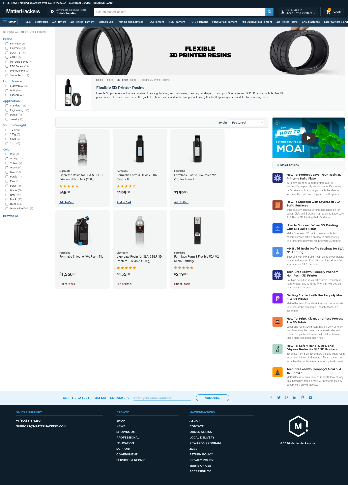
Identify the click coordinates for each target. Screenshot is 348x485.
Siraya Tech (19, 75)
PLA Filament (156, 21)
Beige (15, 185)
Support (123, 449)
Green (15, 167)
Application (11, 101)
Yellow (16, 163)
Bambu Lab (106, 21)
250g (15, 134)
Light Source (12, 81)
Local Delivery (202, 437)
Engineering (19, 109)
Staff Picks (41, 21)
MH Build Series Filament (257, 21)
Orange (16, 158)
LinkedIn (294, 397)
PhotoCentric (19, 70)
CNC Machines (311, 21)
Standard (18, 105)
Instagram (286, 397)
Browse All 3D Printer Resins (25, 32)
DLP (15, 90)
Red (14, 153)
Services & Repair (130, 460)
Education (125, 443)
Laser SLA (19, 94)
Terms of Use (200, 465)
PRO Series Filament (224, 21)
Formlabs (18, 43)
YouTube (310, 397)
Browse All (11, 216)
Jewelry (16, 119)
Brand (7, 39)
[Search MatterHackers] (269, 12)
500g (15, 138)
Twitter (278, 397)
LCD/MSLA (19, 85)
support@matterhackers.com (41, 426)
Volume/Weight (14, 125)
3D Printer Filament (82, 21)
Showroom (126, 432)
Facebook (270, 397)
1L (15, 129)
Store (110, 79)
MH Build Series (21, 61)
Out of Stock (67, 284)
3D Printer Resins (287, 21)
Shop (120, 420)
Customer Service (80, 2)
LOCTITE (18, 52)
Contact (196, 426)
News (120, 426)
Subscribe (212, 398)
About (195, 420)
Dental (16, 114)
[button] (68, 11)
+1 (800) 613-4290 (102, 2)
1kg (15, 143)
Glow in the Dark (21, 208)
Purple (16, 176)
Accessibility (200, 471)
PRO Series (19, 66)
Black (16, 199)
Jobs (193, 449)
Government (126, 454)
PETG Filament (199, 21)
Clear (16, 203)
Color (7, 149)
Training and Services (130, 21)
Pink (15, 181)
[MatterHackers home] (23, 12)
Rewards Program (205, 443)
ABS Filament (177, 21)
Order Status (201, 432)
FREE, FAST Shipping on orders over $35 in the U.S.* (34, 2)
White (16, 190)
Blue (15, 172)
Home (99, 79)
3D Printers (59, 21)
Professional (127, 437)
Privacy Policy (201, 460)
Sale (28, 21)
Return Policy (201, 454)
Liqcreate (18, 48)
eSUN (15, 57)
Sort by (222, 122)
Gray (15, 194)
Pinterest (302, 397)
